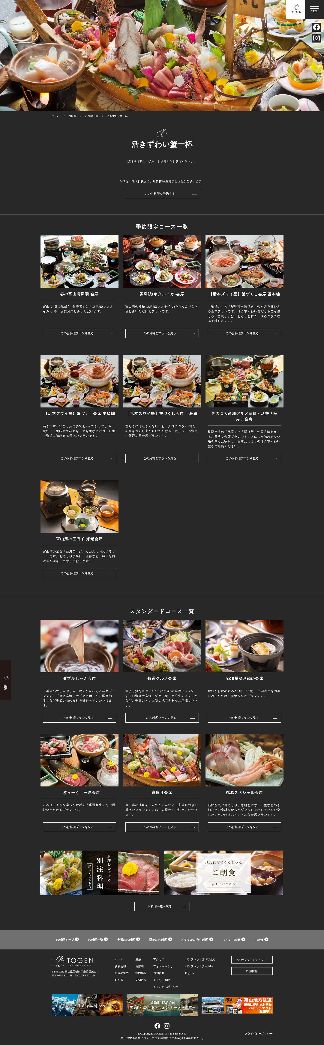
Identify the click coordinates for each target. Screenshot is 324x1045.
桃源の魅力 (122, 973)
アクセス (158, 959)
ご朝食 (258, 939)
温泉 (138, 959)
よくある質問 (161, 979)
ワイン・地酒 (231, 939)
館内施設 (141, 973)
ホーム (119, 959)
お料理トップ (65, 939)
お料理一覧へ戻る (160, 906)
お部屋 (139, 966)
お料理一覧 (95, 939)
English (189, 973)
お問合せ (158, 973)
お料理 (119, 979)
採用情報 (252, 971)
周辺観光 (141, 979)
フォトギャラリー (164, 966)
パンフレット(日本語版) (200, 959)
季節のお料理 (158, 939)
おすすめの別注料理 (194, 939)
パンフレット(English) (199, 966)
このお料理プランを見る (77, 333)
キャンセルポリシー (165, 986)
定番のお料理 (126, 939)
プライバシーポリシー (258, 1033)
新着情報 (120, 966)
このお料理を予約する (160, 193)
